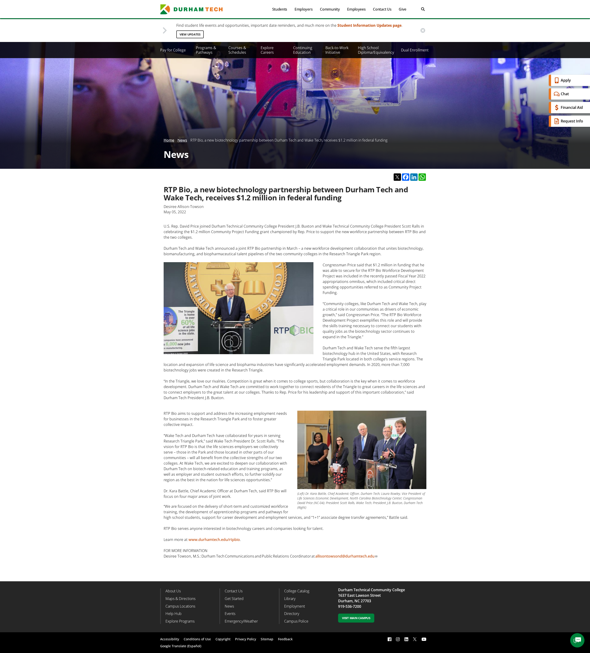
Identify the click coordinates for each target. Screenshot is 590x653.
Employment (294, 606)
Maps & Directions (180, 598)
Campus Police (296, 621)
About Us (173, 591)
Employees (356, 9)
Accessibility (169, 639)
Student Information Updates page (369, 25)
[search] (423, 9)
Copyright (222, 639)
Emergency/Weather (241, 621)
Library (289, 598)
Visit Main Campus (356, 618)
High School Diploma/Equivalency (376, 50)
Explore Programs (180, 621)
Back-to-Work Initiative (336, 50)
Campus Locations (180, 606)
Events (230, 613)
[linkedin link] (406, 639)
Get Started (234, 598)
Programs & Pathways (206, 50)
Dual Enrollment (415, 50)
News (182, 140)
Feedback (285, 639)
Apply (566, 80)
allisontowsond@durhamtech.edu (345, 556)
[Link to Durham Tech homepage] (194, 9)
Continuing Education (302, 50)
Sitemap (267, 639)
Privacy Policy (245, 639)
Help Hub (173, 613)
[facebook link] (389, 639)
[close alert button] (422, 30)
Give (402, 9)
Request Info (572, 121)
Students (279, 9)
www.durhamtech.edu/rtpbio (214, 539)
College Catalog (296, 591)
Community (330, 9)
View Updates (190, 34)
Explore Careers (267, 50)
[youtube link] (424, 639)
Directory (291, 613)
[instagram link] (398, 639)
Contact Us (382, 9)
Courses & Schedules (237, 50)
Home (169, 140)
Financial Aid (572, 107)
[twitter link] (414, 639)
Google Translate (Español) (180, 646)
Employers (304, 9)
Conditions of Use (197, 639)
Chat (565, 93)
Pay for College (173, 50)
